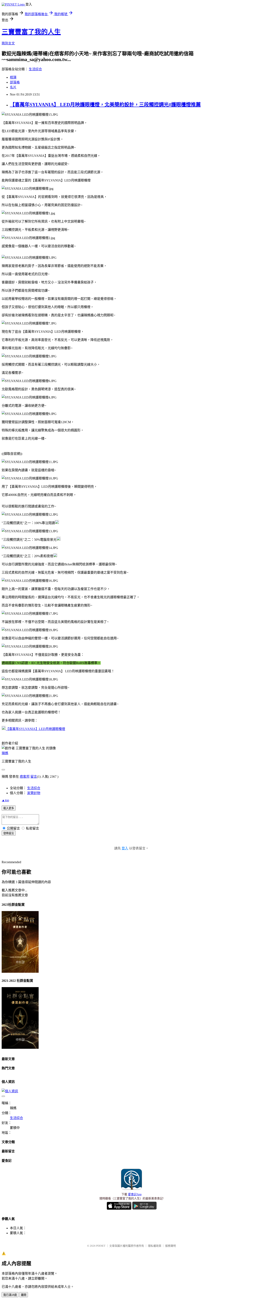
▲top (5, 800)
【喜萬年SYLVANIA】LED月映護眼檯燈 (35, 729)
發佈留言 (8, 833)
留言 (33, 776)
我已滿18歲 (10, 1294)
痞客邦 (25, 776)
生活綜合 (35, 69)
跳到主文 (8, 43)
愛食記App (135, 1194)
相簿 (13, 77)
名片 (13, 87)
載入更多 (8, 808)
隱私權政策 (154, 1245)
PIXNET (100, 1245)
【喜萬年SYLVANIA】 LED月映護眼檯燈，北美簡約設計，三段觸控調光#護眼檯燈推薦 (105, 104)
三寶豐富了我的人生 (31, 32)
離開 (23, 1294)
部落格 (15, 82)
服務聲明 (170, 1245)
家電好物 (33, 793)
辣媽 (5, 753)
